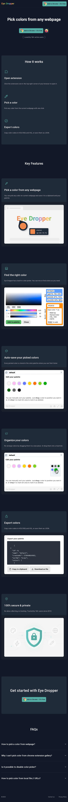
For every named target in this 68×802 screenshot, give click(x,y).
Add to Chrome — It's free (56, 4)
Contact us (51, 797)
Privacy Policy (63, 797)
